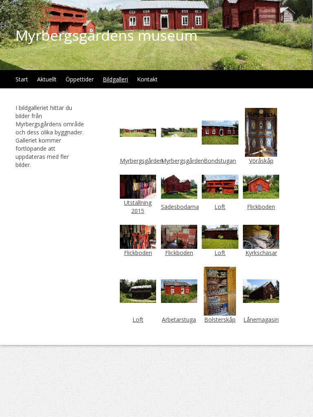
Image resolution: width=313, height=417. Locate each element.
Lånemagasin (261, 319)
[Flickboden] (261, 186)
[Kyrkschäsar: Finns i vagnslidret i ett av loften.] (261, 236)
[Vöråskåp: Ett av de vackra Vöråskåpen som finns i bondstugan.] (261, 132)
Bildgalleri (115, 79)
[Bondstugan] (220, 132)
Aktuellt (47, 79)
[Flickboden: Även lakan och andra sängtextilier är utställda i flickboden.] (179, 236)
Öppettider (80, 79)
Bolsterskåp (220, 319)
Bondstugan (220, 161)
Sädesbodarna (180, 207)
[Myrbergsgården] (179, 132)
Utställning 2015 (138, 207)
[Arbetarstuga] (179, 290)
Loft (219, 207)
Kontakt (147, 79)
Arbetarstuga (179, 319)
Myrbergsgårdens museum (106, 35)
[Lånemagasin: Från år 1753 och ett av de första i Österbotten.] (261, 290)
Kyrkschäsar (261, 253)
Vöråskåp (261, 161)
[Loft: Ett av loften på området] (220, 186)
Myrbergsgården (141, 161)
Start (21, 79)
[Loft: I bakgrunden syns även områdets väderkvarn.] (138, 290)
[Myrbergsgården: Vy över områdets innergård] (138, 132)
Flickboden (261, 207)
